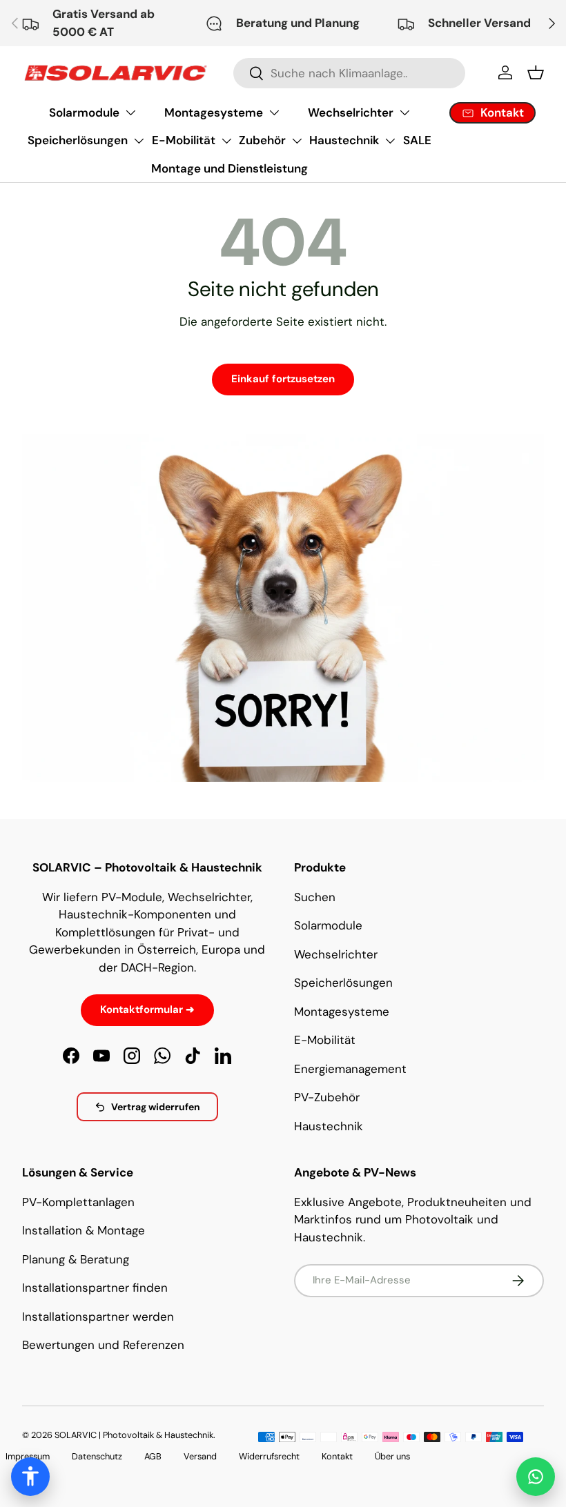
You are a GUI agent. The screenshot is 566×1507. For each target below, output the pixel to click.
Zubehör (262, 140)
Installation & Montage (83, 1230)
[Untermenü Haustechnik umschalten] (390, 140)
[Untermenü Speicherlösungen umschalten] (138, 140)
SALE (417, 140)
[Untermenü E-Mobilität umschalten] (226, 140)
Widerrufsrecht (269, 1456)
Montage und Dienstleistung (229, 168)
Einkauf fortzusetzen (283, 379)
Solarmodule (84, 112)
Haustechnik (344, 140)
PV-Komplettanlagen (78, 1202)
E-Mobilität (183, 140)
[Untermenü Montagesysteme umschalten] (274, 112)
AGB (153, 1456)
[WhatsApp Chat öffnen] (535, 1476)
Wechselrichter (350, 112)
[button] (535, 72)
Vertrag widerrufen (155, 1107)
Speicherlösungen (78, 140)
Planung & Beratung (75, 1259)
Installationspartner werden (98, 1316)
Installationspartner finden (95, 1287)
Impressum (28, 1456)
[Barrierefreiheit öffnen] (30, 1476)
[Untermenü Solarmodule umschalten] (130, 112)
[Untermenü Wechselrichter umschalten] (404, 112)
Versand (200, 1456)
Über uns (392, 1456)
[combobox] (349, 73)
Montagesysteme (213, 112)
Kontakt (337, 1456)
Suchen (314, 897)
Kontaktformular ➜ (147, 1009)
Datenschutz (97, 1456)
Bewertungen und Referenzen (103, 1344)
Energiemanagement (350, 1068)
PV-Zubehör (327, 1097)
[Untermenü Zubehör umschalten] (297, 140)
